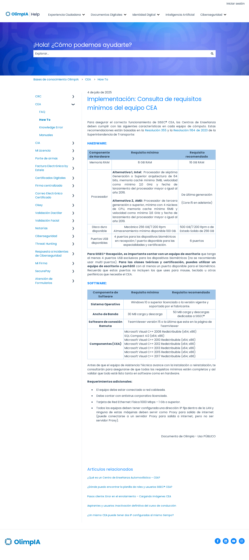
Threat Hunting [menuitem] (46, 244)
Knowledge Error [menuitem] (51, 127)
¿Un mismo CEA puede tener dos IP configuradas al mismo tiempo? (130, 515)
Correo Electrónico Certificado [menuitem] (49, 195)
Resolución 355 (155, 130)
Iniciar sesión (235, 4)
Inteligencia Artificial (180, 15)
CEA (88, 79)
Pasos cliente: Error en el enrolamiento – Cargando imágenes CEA (129, 496)
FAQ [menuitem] (42, 112)
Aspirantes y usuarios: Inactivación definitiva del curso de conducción (131, 505)
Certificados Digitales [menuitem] (50, 178)
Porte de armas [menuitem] (46, 158)
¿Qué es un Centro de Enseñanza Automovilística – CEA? (123, 477)
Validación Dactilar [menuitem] (48, 213)
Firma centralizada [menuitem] (48, 185)
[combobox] (121, 53)
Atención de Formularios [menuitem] (43, 281)
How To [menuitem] (44, 120)
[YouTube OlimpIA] (234, 541)
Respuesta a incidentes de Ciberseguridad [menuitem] (51, 253)
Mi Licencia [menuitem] (42, 150)
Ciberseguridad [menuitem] (46, 236)
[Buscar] (212, 53)
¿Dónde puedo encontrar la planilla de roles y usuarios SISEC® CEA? (129, 487)
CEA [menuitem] (38, 104)
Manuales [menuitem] (46, 135)
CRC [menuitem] (38, 96)
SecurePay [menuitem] (42, 271)
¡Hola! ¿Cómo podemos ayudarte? (82, 45)
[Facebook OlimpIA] (218, 541)
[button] (73, 96)
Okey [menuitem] (39, 205)
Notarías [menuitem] (41, 228)
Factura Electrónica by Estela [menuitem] (51, 168)
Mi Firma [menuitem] (41, 263)
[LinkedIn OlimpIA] (226, 541)
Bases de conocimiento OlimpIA (56, 79)
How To (103, 79)
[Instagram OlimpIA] (242, 541)
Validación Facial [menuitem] (47, 220)
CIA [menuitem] (37, 143)
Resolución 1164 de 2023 (190, 130)
